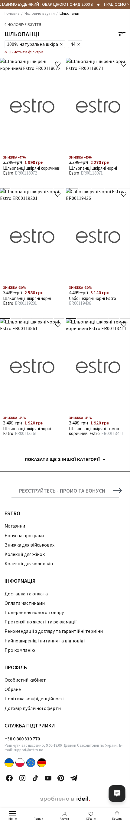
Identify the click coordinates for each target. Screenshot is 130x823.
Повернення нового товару (34, 612)
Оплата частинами (25, 603)
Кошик (117, 819)
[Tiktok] (35, 778)
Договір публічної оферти (33, 708)
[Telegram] (74, 778)
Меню (12, 819)
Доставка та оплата (26, 594)
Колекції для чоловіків (29, 563)
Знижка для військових (29, 545)
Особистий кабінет (25, 680)
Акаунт (64, 819)
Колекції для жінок (25, 554)
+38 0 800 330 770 (22, 739)
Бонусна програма (24, 535)
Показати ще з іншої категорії (62, 459)
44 (72, 44)
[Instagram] (22, 778)
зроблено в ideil (65, 799)
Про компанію (20, 650)
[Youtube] (48, 778)
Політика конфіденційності (34, 698)
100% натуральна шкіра (32, 44)
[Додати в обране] (58, 64)
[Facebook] (9, 778)
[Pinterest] (61, 778)
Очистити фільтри (25, 52)
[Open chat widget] (117, 793)
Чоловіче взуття (24, 24)
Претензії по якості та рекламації (41, 622)
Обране (91, 819)
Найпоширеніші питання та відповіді (45, 641)
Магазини (15, 526)
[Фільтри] (122, 34)
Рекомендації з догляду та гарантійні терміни (54, 631)
